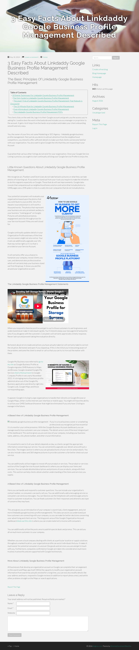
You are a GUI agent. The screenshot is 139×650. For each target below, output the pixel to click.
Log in (94, 128)
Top (10, 646)
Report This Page (14, 587)
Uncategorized (98, 112)
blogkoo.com (97, 646)
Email (10, 608)
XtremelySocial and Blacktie (120, 646)
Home (45, 57)
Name (11, 603)
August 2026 (97, 101)
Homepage (97, 77)
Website (11, 613)
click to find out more (22, 373)
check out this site (24, 521)
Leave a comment (31, 57)
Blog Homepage (99, 73)
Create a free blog (100, 69)
